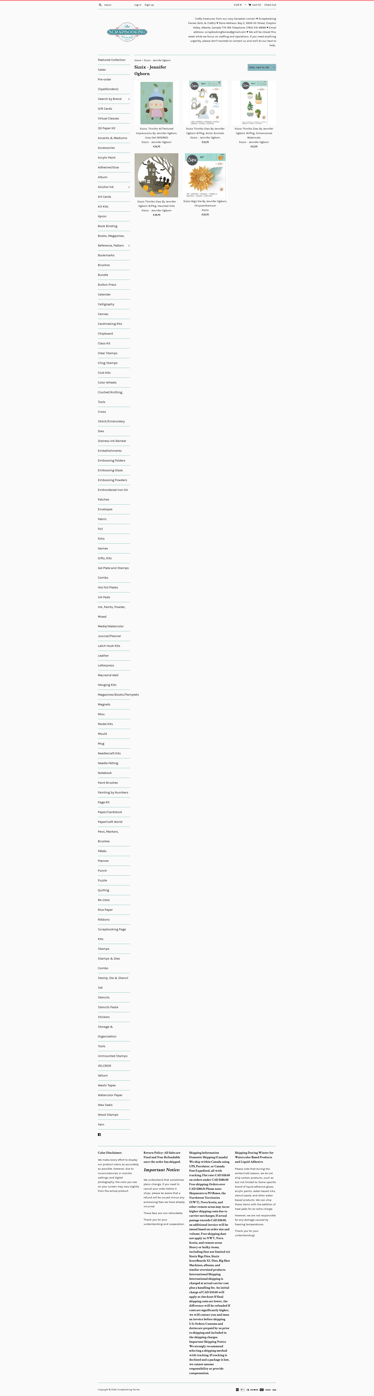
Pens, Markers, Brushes (108, 836)
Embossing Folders (111, 460)
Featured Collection (111, 60)
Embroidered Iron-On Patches (113, 494)
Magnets (104, 704)
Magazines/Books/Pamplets (114, 695)
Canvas (103, 314)
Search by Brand (114, 99)
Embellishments (110, 451)
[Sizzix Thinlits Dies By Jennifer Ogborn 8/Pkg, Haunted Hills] (156, 175)
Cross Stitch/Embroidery (111, 416)
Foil (100, 529)
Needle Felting (108, 763)
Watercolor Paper (110, 1095)
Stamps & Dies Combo (109, 963)
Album (103, 177)
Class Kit (104, 343)
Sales (102, 70)
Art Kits (103, 206)
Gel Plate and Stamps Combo (113, 573)
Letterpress (106, 665)
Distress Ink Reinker (112, 441)
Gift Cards (105, 109)
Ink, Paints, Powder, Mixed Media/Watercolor (112, 616)
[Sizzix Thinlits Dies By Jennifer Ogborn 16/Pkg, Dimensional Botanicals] (254, 103)
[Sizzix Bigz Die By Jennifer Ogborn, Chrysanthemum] (205, 175)
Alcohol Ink (114, 187)
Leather (103, 656)
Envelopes (105, 509)
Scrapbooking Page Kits (112, 934)
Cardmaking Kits (110, 324)
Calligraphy (106, 304)
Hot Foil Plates (108, 587)
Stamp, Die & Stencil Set (113, 983)
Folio (101, 539)
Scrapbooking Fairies (128, 1389)
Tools (101, 1046)
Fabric (102, 519)
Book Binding (107, 226)
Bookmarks (106, 255)
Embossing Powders (112, 480)
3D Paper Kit (106, 128)
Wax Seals (105, 1105)
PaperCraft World (110, 822)
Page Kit (104, 802)
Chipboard (105, 333)
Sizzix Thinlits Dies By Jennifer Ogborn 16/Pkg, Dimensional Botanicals (254, 133)
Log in (137, 4)
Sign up (149, 4)
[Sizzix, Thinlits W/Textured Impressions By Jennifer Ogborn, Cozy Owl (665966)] (156, 103)
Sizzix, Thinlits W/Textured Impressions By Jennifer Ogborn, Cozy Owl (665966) (156, 133)
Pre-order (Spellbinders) (108, 84)
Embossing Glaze (110, 470)
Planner (103, 861)
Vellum (103, 1075)
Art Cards (104, 197)
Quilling (103, 890)
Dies (101, 431)
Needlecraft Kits (109, 753)
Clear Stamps (107, 353)
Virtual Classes (108, 118)
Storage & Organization (107, 1031)
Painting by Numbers (113, 792)
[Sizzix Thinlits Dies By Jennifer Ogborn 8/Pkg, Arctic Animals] (205, 103)
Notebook (105, 773)
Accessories (106, 148)
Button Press (107, 285)
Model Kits (105, 724)
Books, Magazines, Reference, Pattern (114, 240)
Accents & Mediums (112, 138)
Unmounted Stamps (113, 1056)
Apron (102, 216)
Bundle (103, 275)
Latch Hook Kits (109, 646)
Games (103, 548)
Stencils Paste (108, 1007)
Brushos (104, 265)
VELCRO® (104, 1066)
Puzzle (102, 880)
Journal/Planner (109, 636)
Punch (102, 871)
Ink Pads (104, 597)
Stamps (103, 949)
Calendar (104, 294)
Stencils (104, 997)
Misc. (101, 714)
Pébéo (102, 851)
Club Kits (104, 373)
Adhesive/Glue (108, 167)
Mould (102, 734)
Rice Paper (105, 910)
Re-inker (104, 900)
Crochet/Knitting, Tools (110, 397)
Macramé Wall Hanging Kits (108, 680)
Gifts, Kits (105, 558)
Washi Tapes (107, 1085)
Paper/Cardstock (110, 812)
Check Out (270, 4)
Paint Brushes (108, 783)
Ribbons (104, 919)
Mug (101, 743)
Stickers (104, 1017)
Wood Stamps (108, 1115)
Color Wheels (107, 382)
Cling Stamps (108, 363)
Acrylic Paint (107, 157)
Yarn (101, 1124)
